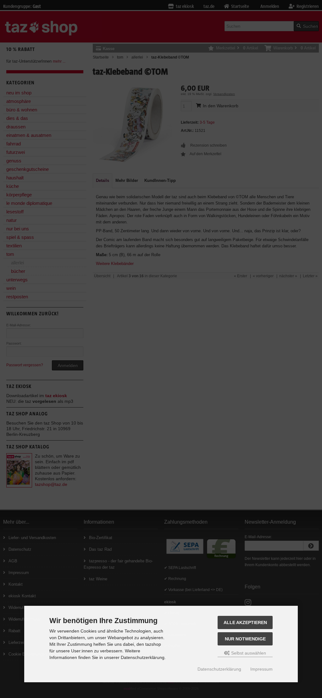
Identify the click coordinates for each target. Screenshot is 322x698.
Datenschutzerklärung (219, 669)
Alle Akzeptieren (245, 622)
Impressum (261, 669)
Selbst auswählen (248, 653)
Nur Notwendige (245, 638)
